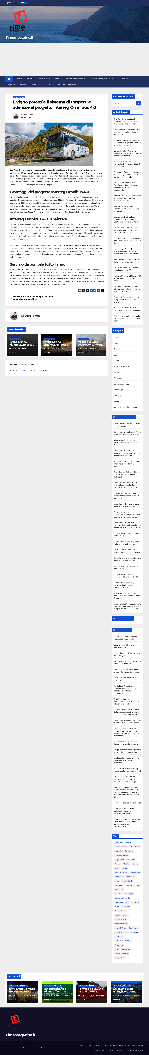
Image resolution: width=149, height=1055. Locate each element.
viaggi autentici (120, 958)
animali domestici (121, 847)
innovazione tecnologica (124, 894)
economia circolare (121, 872)
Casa (50, 85)
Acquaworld (119, 842)
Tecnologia (44, 79)
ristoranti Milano (120, 928)
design (124, 868)
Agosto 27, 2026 (18, 995)
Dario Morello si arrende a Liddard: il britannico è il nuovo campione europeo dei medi (127, 514)
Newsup (36, 1048)
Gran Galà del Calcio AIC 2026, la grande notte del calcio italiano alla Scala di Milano (127, 485)
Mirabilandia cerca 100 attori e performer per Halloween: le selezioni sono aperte (126, 230)
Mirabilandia (126, 907)
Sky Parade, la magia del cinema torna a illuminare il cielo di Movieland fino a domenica (127, 121)
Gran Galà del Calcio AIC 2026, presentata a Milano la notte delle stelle (127, 474)
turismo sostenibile (122, 953)
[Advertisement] (74, 59)
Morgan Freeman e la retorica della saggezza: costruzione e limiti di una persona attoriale (126, 712)
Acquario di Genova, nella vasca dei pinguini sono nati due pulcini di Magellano (127, 198)
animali (128, 842)
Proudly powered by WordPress (16, 1048)
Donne (125, 79)
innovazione (119, 889)
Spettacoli (37, 85)
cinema (117, 864)
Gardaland (130, 885)
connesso (22, 370)
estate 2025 (119, 877)
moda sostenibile (121, 924)
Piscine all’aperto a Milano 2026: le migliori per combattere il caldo (127, 278)
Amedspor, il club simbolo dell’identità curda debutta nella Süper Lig (127, 595)
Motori (18, 79)
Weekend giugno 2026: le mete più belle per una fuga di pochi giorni (127, 318)
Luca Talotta (28, 115)
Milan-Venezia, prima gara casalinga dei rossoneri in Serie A (127, 442)
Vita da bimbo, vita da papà (103, 79)
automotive (119, 851)
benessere (129, 851)
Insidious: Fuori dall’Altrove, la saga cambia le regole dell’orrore (126, 760)
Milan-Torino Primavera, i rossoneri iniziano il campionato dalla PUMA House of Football (127, 525)
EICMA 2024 (135, 872)
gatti (138, 885)
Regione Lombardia (67, 85)
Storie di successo (75, 79)
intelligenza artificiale (122, 898)
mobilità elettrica (120, 911)
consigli (136, 864)
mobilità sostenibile (121, 915)
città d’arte (126, 864)
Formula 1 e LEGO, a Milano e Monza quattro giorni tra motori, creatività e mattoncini (127, 142)
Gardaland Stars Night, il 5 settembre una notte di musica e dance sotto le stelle (127, 153)
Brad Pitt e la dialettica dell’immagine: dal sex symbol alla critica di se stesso (126, 701)
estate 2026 (130, 877)
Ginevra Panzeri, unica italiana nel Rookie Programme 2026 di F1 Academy (127, 163)
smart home (135, 932)
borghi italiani (119, 860)
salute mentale (134, 928)
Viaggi (58, 79)
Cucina (30, 79)
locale (60, 206)
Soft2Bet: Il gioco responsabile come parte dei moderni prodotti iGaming (127, 240)
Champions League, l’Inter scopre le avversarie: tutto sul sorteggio (126, 495)
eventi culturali (127, 881)
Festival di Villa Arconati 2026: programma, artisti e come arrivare (126, 299)
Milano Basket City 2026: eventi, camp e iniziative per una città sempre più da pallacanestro (127, 606)
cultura (117, 868)
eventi (117, 881)
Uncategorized (19, 97)
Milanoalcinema (122, 630)
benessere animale (121, 855)
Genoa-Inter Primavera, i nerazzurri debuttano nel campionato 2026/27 (124, 585)
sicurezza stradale (121, 932)
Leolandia (135, 902)
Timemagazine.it (19, 37)
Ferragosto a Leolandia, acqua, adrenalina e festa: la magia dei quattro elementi (127, 288)
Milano (117, 907)
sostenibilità (119, 936)
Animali (23, 85)
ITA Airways (119, 902)
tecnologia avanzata (122, 949)
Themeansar (45, 1048)
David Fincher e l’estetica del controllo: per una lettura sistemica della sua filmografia (126, 779)
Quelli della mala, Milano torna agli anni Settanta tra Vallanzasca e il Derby (127, 811)
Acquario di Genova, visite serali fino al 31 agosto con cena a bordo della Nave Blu (127, 174)
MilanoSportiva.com (124, 417)
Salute (11, 85)
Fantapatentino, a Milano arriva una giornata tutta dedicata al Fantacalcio (127, 132)
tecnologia (119, 945)
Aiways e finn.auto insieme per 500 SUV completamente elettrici (33, 297)
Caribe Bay (131, 860)
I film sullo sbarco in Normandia (127, 803)
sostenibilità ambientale (123, 941)
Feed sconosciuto (123, 618)
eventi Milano (119, 885)
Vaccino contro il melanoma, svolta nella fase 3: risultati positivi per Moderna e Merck (126, 219)
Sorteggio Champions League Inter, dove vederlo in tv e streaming (126, 463)
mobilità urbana (120, 919)
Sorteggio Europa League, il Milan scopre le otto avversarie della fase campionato (127, 453)
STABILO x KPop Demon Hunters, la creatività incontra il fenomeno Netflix (127, 208)
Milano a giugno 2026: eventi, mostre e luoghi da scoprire (91, 344)
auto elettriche (134, 847)
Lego (127, 902)
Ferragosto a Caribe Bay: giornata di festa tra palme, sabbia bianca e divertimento (126, 251)
